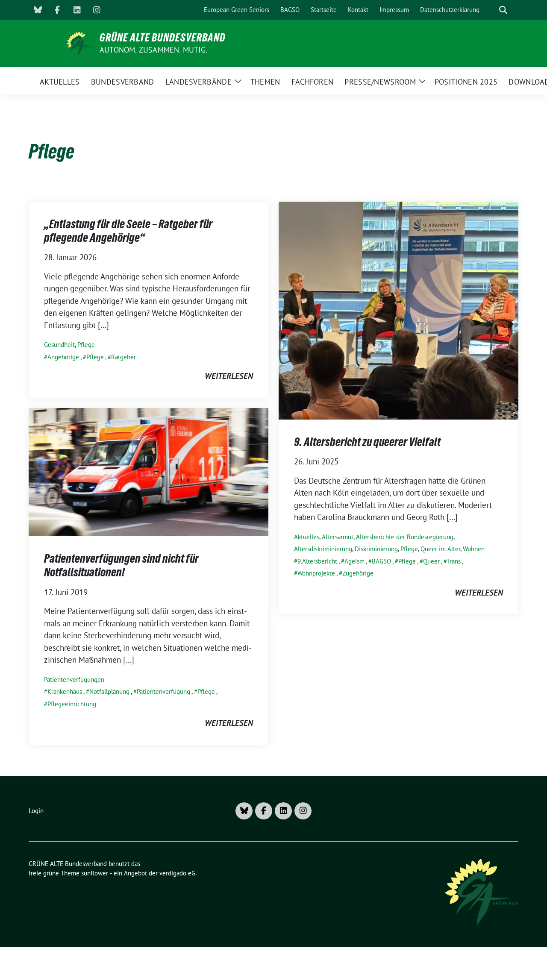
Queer (431, 561)
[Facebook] (57, 9)
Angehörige (63, 357)
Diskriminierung (376, 549)
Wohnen (474, 549)
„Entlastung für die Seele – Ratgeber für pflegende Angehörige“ (128, 230)
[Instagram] (96, 9)
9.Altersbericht (317, 561)
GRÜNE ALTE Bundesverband (163, 37)
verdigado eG (177, 873)
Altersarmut (337, 537)
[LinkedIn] (76, 9)
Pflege (86, 345)
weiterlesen (229, 376)
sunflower (94, 873)
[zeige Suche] (503, 10)
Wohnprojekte (316, 573)
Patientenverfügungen (74, 679)
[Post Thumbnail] (398, 310)
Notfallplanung (109, 691)
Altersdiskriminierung (323, 549)
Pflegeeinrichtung (71, 704)
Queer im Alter (440, 549)
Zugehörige (357, 573)
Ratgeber (123, 357)
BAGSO (381, 561)
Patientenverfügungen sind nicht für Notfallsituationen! (121, 565)
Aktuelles (306, 537)
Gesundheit (59, 345)
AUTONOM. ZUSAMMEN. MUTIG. (153, 50)
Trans (454, 561)
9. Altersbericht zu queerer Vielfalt (367, 442)
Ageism (354, 561)
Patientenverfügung (163, 691)
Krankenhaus (64, 691)
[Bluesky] (37, 9)
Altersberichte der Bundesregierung (404, 537)
